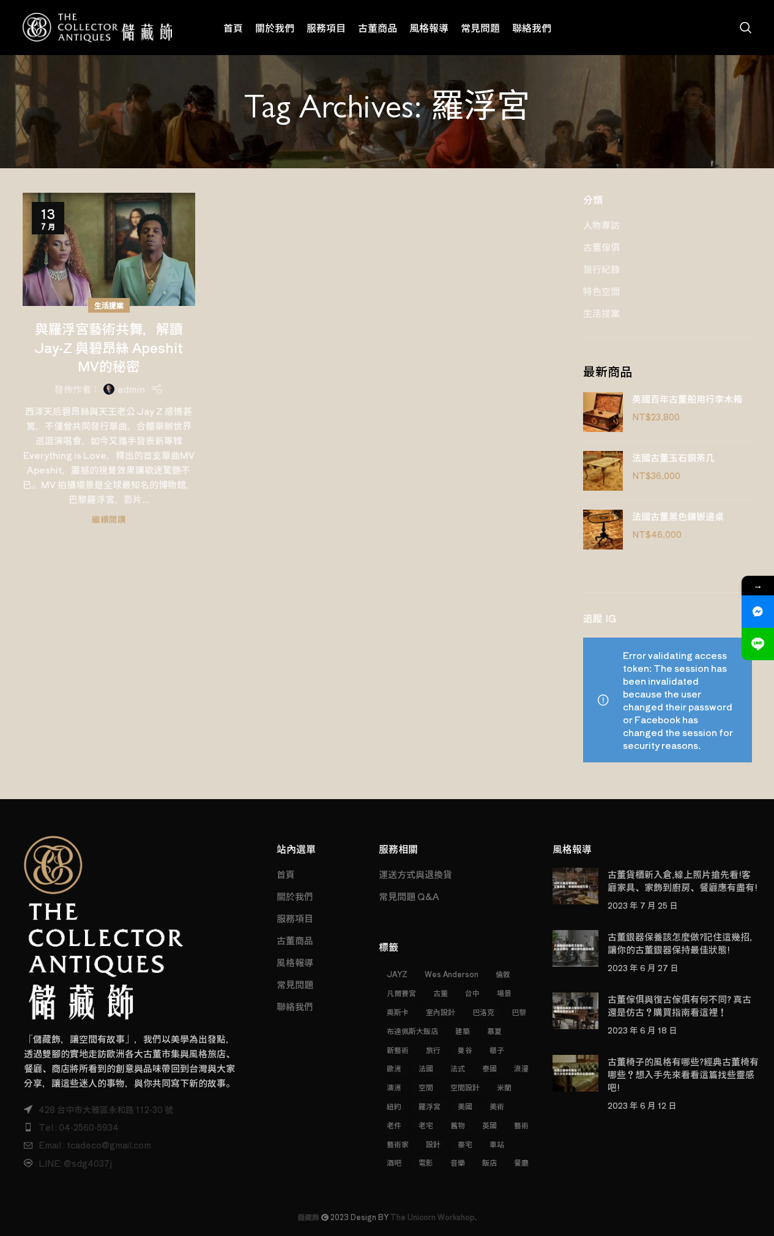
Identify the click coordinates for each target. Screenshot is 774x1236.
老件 (394, 1125)
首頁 (286, 874)
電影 (426, 1162)
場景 (504, 993)
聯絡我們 (295, 1006)
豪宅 (465, 1144)
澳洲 (394, 1087)
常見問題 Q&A (409, 896)
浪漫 (521, 1068)
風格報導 (295, 962)
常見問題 (295, 984)
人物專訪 (601, 224)
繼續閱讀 (109, 519)
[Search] (746, 27)
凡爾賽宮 (401, 993)
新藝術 (398, 1049)
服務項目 (295, 918)
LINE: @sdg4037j (75, 1163)
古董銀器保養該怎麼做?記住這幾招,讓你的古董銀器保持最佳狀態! (680, 943)
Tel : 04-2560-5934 (79, 1127)
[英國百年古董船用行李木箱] (603, 412)
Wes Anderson (451, 974)
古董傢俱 (601, 246)
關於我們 (295, 896)
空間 (426, 1087)
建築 (462, 1031)
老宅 (426, 1125)
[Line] (758, 644)
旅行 (433, 1049)
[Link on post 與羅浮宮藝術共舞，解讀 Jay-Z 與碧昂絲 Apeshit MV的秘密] (109, 249)
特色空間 (601, 291)
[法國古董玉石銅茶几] (603, 471)
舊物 (457, 1125)
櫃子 (496, 1049)
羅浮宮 (430, 1106)
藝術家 (398, 1144)
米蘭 (504, 1087)
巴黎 (519, 1012)
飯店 (489, 1162)
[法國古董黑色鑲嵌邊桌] (603, 529)
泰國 (489, 1068)
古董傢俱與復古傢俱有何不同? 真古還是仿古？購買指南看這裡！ (679, 1005)
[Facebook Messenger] (758, 611)
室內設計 (440, 1012)
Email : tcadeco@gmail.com (95, 1145)
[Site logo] (98, 26)
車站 (496, 1144)
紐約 (394, 1106)
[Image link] (104, 926)
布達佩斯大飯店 (412, 1031)
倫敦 (503, 974)
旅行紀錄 (601, 268)
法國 (426, 1068)
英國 (489, 1125)
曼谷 (465, 1049)
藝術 (521, 1125)
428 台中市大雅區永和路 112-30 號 (106, 1109)
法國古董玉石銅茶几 (673, 457)
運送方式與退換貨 (415, 874)
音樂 (457, 1162)
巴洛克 (483, 1012)
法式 (457, 1068)
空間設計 (465, 1087)
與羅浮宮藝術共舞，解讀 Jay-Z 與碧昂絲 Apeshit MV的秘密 (108, 347)
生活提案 (109, 305)
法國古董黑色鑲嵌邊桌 (678, 516)
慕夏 (494, 1031)
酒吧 (394, 1162)
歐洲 (394, 1068)
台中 (472, 993)
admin (131, 388)
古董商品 (295, 940)
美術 (496, 1106)
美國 (465, 1106)
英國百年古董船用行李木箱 (687, 398)
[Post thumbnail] (575, 889)
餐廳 (521, 1162)
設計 (433, 1144)
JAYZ (397, 974)
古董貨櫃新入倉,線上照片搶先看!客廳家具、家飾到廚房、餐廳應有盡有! (682, 880)
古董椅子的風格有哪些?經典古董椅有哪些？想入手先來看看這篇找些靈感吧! (683, 1074)
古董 (440, 993)
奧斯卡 (398, 1012)
